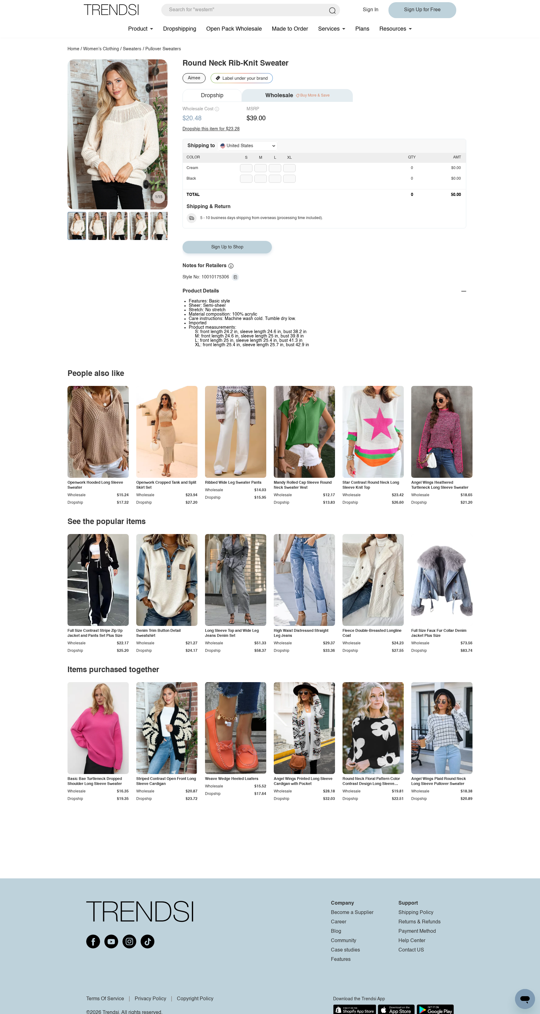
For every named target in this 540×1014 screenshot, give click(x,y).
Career (338, 922)
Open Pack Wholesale (234, 29)
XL (289, 158)
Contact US (411, 950)
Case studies (345, 950)
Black (191, 179)
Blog (336, 931)
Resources (392, 29)
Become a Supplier (352, 912)
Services (329, 29)
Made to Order (290, 29)
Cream (192, 168)
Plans (362, 29)
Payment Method (417, 931)
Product (138, 29)
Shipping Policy (415, 912)
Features (341, 959)
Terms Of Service (105, 999)
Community (343, 940)
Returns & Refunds (419, 922)
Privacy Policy (150, 999)
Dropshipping (179, 29)
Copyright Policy (195, 999)
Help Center (411, 940)
